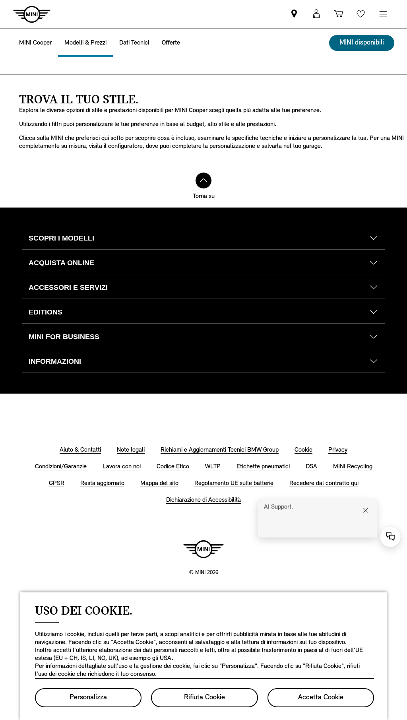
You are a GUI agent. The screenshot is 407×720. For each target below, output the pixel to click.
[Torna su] (203, 180)
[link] (294, 14)
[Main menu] (383, 14)
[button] (316, 14)
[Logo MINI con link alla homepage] (203, 549)
